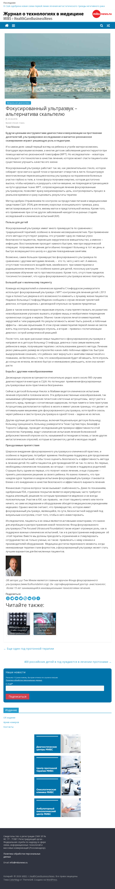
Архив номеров (11, 722)
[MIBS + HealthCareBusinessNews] (6, 25)
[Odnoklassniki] (34, 598)
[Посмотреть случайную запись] (108, 25)
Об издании (9, 717)
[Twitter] (21, 598)
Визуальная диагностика (18, 103)
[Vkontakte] (29, 598)
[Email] (16, 598)
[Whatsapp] (8, 598)
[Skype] (25, 598)
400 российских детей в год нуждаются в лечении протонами (68, 662)
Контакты (8, 726)
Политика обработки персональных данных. (24, 680)
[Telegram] (12, 598)
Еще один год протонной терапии (28, 648)
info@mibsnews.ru (19, 862)
